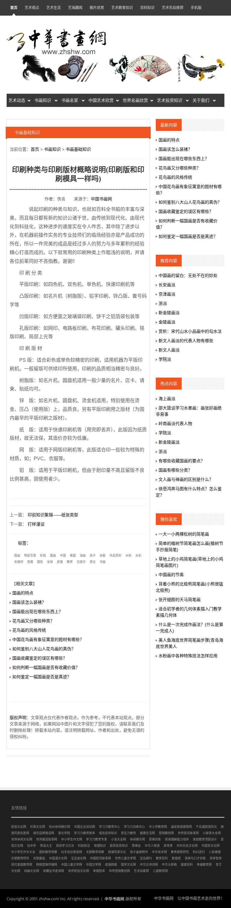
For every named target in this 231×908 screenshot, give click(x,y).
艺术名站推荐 (172, 7)
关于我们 (201, 100)
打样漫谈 (36, 524)
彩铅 (43, 555)
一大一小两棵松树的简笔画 (184, 534)
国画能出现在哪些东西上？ (37, 611)
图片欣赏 (97, 7)
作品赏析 (115, 555)
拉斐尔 (81, 561)
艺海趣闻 (75, 7)
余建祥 (18, 561)
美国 (73, 555)
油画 (83, 555)
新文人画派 (169, 350)
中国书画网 (101, 198)
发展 (30, 561)
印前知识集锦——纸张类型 (53, 514)
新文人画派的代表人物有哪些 (186, 340)
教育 (70, 561)
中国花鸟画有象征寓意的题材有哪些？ (48, 639)
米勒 (103, 555)
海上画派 (167, 398)
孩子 (93, 555)
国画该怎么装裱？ (29, 602)
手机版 (196, 7)
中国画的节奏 (171, 574)
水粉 (128, 555)
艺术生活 (53, 7)
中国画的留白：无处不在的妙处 (188, 275)
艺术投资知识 (170, 100)
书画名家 (70, 100)
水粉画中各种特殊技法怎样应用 (188, 655)
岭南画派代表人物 (175, 423)
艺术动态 (16, 100)
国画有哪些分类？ (175, 470)
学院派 (165, 359)
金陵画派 (167, 322)
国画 (17, 555)
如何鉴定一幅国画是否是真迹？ (41, 676)
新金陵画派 (169, 312)
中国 (63, 555)
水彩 (138, 555)
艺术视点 (32, 7)
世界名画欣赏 (135, 100)
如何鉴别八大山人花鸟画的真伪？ (43, 648)
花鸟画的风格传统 (29, 630)
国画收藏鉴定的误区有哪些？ (39, 658)
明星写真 (30, 555)
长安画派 (167, 284)
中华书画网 (114, 898)
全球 (50, 561)
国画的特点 (22, 593)
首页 (13, 7)
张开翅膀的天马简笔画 (180, 599)
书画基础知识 (78, 149)
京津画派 (167, 294)
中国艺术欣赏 (101, 100)
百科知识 (147, 7)
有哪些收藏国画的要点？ (182, 460)
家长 (93, 561)
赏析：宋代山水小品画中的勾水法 (190, 331)
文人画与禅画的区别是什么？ (186, 479)
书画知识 (43, 100)
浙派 (163, 303)
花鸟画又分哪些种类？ (33, 620)
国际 (40, 561)
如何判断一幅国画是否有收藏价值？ (46, 667)
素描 (60, 561)
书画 (103, 561)
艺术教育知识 (122, 7)
